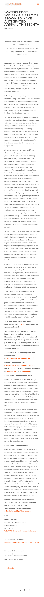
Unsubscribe (9, 568)
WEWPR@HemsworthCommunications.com (20, 531)
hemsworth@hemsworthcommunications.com (21, 542)
